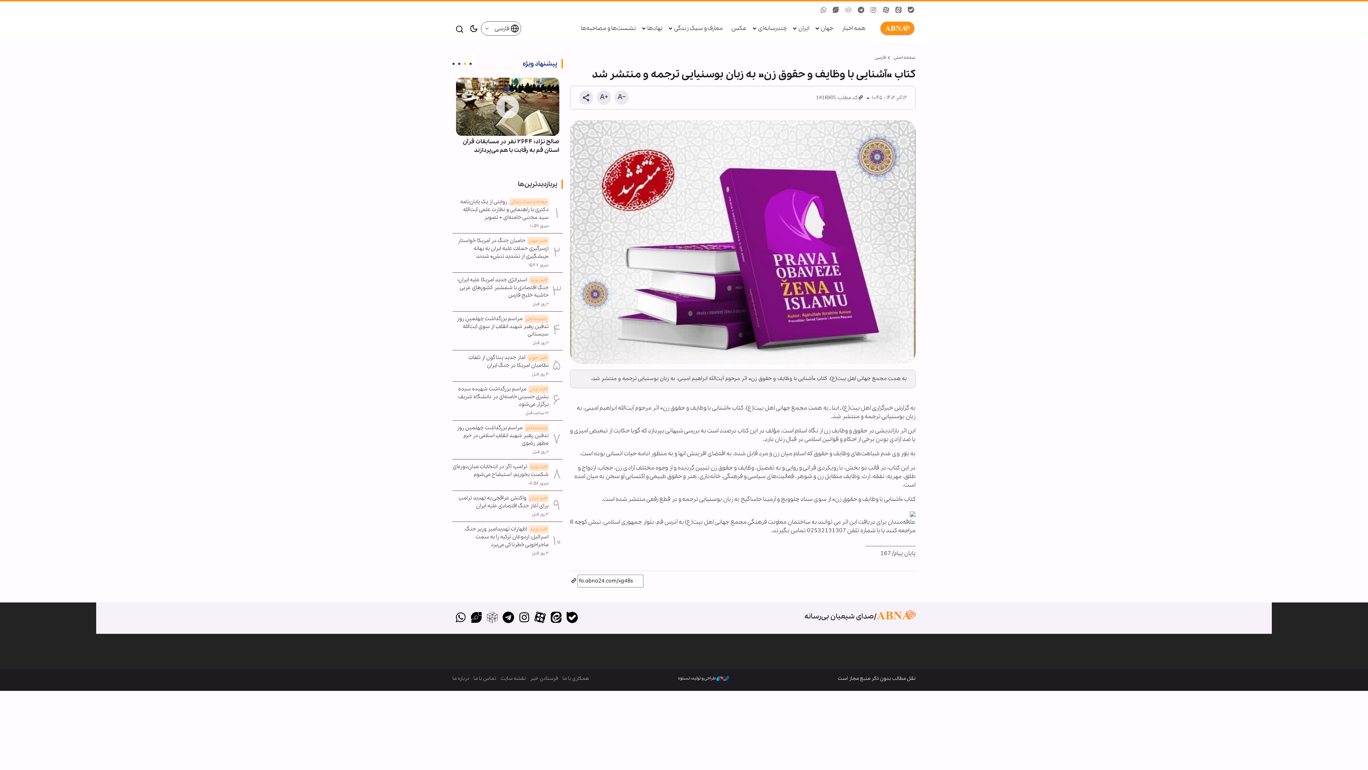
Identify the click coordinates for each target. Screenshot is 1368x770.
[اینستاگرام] (524, 618)
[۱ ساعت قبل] (507, 107)
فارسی (502, 29)
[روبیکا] (492, 618)
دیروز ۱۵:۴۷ (539, 265)
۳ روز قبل (540, 374)
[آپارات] (540, 618)
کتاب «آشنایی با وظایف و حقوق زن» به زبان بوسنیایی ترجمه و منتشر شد (754, 74)
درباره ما (460, 678)
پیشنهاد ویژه (540, 63)
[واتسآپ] (460, 618)
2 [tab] (465, 64)
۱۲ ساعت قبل (537, 413)
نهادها (655, 28)
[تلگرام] (508, 618)
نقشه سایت (513, 678)
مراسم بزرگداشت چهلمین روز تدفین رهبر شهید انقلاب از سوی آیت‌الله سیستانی (503, 326)
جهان (827, 28)
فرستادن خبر (544, 678)
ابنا (896, 28)
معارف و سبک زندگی (698, 28)
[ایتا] (556, 618)
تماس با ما (484, 678)
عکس (739, 28)
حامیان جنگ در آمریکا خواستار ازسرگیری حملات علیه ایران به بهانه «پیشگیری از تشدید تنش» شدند (503, 248)
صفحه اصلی (904, 58)
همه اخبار (854, 28)
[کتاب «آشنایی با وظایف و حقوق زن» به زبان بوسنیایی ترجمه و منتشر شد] (743, 242)
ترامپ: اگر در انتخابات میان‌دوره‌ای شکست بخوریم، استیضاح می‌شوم (501, 470)
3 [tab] (459, 64)
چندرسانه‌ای (772, 28)
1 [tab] (471, 64)
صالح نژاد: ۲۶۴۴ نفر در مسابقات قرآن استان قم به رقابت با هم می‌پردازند (511, 146)
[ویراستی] (476, 618)
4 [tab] (453, 64)
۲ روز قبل (541, 304)
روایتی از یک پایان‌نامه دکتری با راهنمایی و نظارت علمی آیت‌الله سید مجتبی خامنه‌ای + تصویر (504, 209)
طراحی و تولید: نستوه (697, 678)
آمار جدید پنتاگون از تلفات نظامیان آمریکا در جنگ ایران (508, 361)
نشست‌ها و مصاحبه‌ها (608, 28)
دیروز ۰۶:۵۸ (539, 483)
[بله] (572, 618)
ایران (803, 28)
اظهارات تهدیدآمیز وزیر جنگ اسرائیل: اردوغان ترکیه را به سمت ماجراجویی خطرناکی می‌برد (507, 536)
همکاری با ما (576, 678)
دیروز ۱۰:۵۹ (539, 226)
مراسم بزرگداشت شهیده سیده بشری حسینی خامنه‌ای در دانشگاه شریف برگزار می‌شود (503, 396)
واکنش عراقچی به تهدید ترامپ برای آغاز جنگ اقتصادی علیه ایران (503, 501)
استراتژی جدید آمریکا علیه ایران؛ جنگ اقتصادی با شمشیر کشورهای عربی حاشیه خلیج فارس (503, 287)
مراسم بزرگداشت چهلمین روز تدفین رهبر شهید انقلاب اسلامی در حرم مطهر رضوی (503, 435)
